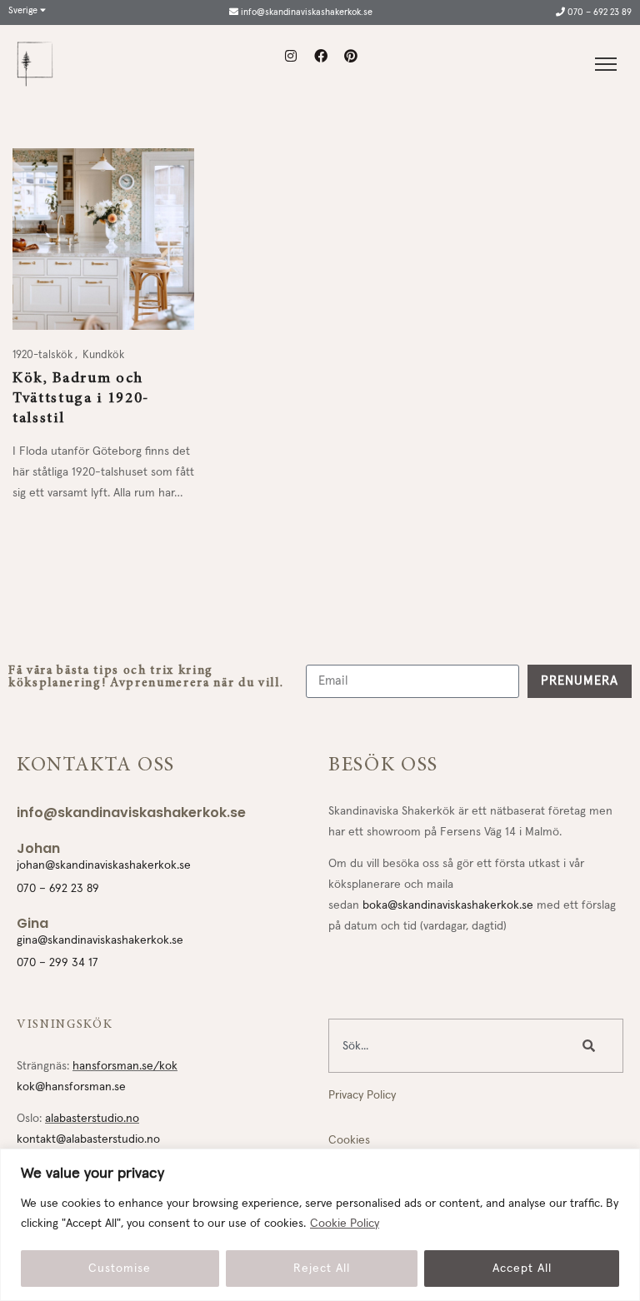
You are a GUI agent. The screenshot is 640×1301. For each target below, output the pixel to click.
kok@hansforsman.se (71, 1087)
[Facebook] (321, 55)
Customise (119, 1268)
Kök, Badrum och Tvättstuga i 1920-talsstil (80, 398)
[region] (320, 1225)
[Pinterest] (351, 55)
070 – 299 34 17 (57, 963)
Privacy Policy (362, 1095)
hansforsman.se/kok (125, 1066)
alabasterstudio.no (92, 1118)
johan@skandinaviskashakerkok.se (104, 865)
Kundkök (103, 355)
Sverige (24, 10)
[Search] (592, 1045)
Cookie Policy (344, 1223)
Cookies (349, 1140)
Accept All (522, 1268)
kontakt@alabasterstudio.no (88, 1139)
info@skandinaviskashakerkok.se (305, 12)
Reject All (321, 1268)
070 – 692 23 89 (598, 12)
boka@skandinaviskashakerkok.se (447, 905)
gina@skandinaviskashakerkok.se (100, 940)
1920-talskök (43, 355)
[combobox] (445, 1045)
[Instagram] (291, 55)
